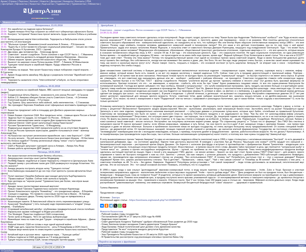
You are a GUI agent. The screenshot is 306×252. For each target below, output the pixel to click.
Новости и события (14, 22)
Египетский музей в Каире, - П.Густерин (28, 100)
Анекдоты (68, 1)
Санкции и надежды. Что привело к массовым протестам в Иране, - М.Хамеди (49, 193)
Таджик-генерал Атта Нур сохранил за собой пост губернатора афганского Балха (50, 31)
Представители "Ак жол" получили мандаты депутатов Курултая (135, 229)
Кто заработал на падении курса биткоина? (30, 29)
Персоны (23, 1)
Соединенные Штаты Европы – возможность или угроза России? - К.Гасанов (48, 95)
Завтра (116, 197)
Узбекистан (94, 4)
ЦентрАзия (7, 4)
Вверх (93, 250)
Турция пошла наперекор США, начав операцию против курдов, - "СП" (45, 239)
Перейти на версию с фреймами (117, 241)
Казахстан (35, 4)
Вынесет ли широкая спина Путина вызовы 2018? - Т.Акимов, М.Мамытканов (48, 62)
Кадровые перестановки (114, 219)
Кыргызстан (48, 4)
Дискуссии (56, 1)
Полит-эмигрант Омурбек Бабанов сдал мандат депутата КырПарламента (47, 176)
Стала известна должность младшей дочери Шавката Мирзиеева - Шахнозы (48, 57)
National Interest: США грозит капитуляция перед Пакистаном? (40, 123)
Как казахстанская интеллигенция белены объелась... (36, 155)
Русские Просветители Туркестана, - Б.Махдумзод (34, 125)
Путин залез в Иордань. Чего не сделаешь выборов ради (37, 216)
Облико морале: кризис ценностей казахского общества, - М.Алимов (43, 59)
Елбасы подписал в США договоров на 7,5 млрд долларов (38, 237)
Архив (4, 1)
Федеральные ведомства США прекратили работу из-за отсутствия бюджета (48, 128)
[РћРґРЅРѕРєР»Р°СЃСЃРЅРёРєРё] (106, 206)
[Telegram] (111, 206)
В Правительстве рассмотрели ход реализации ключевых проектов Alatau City (142, 237)
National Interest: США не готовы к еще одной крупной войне (39, 224)
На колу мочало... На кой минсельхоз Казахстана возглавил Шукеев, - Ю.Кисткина (51, 138)
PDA (89, 1)
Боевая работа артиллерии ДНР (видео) (29, 148)
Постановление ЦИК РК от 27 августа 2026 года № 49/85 (131, 216)
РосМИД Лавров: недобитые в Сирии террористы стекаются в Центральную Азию (50, 160)
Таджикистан (62, 4)
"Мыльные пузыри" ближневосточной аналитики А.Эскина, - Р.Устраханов (46, 44)
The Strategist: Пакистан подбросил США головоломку (36, 214)
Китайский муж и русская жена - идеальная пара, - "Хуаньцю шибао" (44, 234)
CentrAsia (8, 250)
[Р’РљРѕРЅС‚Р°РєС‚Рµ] (102, 206)
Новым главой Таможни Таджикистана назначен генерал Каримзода (43, 188)
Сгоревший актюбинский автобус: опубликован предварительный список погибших (51, 209)
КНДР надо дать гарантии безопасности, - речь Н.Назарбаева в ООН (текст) (47, 227)
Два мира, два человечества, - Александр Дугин (33, 52)
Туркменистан (78, 4)
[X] (115, 206)
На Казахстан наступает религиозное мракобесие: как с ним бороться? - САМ (49, 135)
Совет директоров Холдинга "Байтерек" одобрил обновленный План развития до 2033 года (149, 221)
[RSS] (303, 3)
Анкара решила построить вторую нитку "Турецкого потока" (39, 168)
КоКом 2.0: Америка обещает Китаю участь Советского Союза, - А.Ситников (47, 97)
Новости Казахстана (111, 211)
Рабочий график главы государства (120, 214)
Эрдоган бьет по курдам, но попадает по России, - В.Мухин (39, 117)
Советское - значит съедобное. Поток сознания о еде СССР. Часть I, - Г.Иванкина (50, 54)
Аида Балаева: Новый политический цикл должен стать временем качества (141, 226)
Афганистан (21, 4)
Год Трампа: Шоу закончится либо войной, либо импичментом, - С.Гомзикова (48, 102)
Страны (13, 1)
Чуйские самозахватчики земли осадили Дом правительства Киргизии (44, 120)
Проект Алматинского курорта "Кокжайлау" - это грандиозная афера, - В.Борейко (50, 191)
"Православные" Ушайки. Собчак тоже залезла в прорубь (38, 178)
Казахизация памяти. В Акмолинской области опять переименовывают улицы (48, 201)
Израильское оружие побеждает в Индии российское (35, 211)
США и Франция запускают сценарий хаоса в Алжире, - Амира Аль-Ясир (46, 145)
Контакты (80, 1)
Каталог (34, 1)
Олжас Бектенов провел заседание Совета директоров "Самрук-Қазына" (140, 224)
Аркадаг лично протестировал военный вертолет (33, 186)
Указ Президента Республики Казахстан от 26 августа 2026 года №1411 (139, 234)
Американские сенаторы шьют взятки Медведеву (33, 158)
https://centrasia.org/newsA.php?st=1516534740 (155, 200)
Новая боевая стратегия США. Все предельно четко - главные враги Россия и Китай (52, 115)
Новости (44, 1)
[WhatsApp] (120, 206)
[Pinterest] (124, 206)
